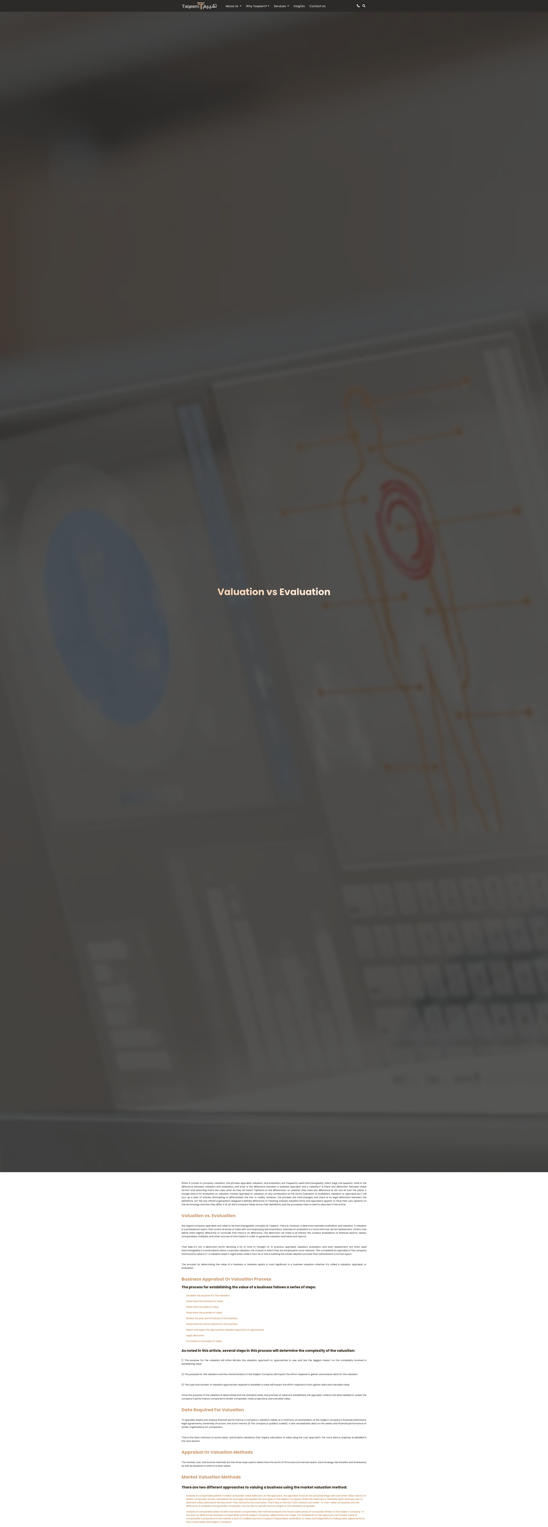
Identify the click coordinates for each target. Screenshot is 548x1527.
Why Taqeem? (256, 6)
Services (280, 6)
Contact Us (317, 6)
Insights (299, 6)
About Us (232, 6)
